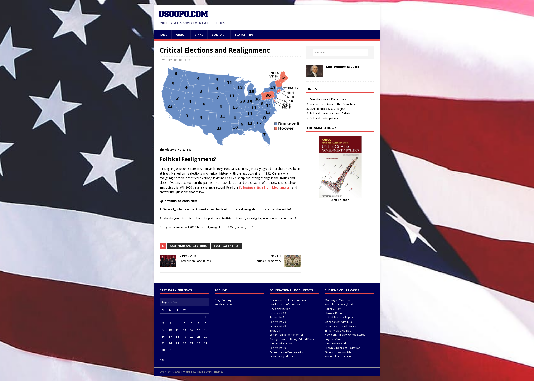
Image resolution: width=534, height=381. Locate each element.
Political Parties (226, 246)
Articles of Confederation (285, 304)
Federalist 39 (278, 348)
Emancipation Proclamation (287, 352)
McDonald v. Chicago (338, 356)
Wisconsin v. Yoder (337, 343)
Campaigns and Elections (188, 246)
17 (170, 336)
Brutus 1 (275, 330)
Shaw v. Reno (333, 313)
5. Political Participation (322, 118)
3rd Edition (340, 199)
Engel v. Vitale (333, 339)
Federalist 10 (278, 313)
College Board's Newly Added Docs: (292, 339)
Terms (187, 60)
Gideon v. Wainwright (338, 352)
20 (191, 336)
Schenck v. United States (340, 326)
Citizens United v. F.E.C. (339, 322)
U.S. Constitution (280, 309)
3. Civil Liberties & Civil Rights (325, 109)
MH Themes (216, 371)
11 (177, 330)
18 (177, 336)
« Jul (162, 359)
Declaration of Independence (288, 300)
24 (170, 343)
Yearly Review (223, 304)
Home (163, 35)
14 (198, 330)
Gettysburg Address (282, 356)
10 (170, 330)
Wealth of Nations (281, 343)
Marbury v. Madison (337, 300)
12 (184, 330)
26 (184, 343)
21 (198, 336)
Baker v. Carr (333, 309)
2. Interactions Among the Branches (330, 104)
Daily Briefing (174, 60)
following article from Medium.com (265, 187)
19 (184, 336)
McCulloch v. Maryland (339, 304)
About (181, 35)
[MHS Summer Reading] (314, 75)
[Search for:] (340, 52)
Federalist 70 (278, 322)
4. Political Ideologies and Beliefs (328, 113)
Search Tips (244, 35)
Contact (219, 35)
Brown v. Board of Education (342, 348)
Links (199, 35)
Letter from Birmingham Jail (287, 335)
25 (177, 343)
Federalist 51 (278, 317)
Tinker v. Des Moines (338, 330)
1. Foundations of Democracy (326, 99)
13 (191, 330)
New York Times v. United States (345, 335)
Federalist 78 (278, 326)
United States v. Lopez (339, 317)
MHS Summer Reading (342, 66)
